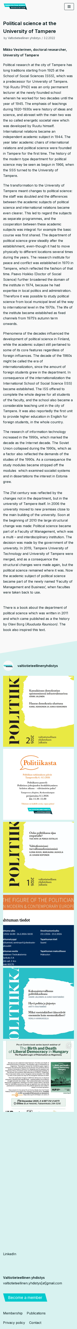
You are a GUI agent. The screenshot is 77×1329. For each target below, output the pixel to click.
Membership (13, 1313)
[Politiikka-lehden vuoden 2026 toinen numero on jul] (38, 711)
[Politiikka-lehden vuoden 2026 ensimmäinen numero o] (38, 857)
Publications (36, 1313)
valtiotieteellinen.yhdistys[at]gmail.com (32, 1283)
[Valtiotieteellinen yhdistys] (15, 6)
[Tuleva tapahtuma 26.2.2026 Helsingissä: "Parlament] (38, 930)
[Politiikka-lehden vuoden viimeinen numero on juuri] (38, 1003)
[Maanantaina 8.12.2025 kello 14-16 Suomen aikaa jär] (38, 1076)
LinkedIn (9, 1254)
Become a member (25, 1297)
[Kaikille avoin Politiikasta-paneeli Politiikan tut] (38, 784)
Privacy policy (14, 1323)
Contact (35, 1323)
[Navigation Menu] (69, 6)
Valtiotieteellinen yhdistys (24, 38)
